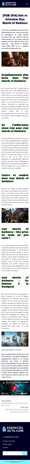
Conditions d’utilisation (9, 441)
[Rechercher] (24, 453)
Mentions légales (7, 444)
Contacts (5, 447)
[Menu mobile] (27, 4)
